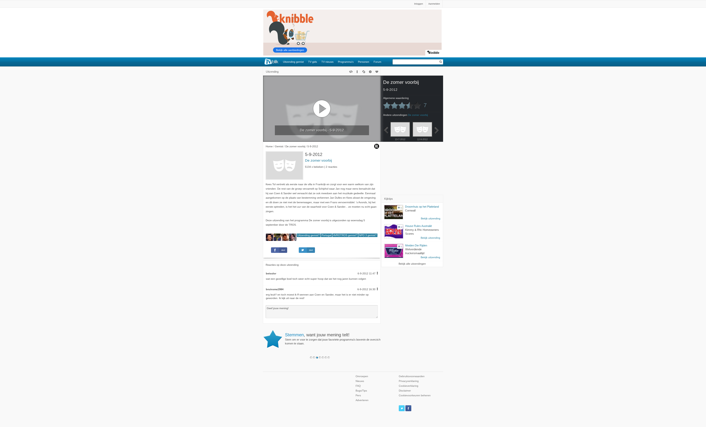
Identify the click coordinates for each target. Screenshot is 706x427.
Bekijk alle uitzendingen (412, 263)
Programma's (346, 61)
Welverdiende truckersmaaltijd (414, 251)
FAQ (358, 386)
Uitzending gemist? (308, 235)
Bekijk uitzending (430, 218)
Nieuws (360, 381)
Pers (358, 395)
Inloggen (418, 4)
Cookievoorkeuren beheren (415, 395)
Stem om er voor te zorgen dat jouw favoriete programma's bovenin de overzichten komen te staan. (334, 338)
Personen (363, 61)
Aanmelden (434, 4)
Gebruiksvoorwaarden (412, 376)
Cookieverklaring (408, 386)
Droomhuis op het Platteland (422, 206)
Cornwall (410, 210)
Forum (377, 61)
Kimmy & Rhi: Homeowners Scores (422, 231)
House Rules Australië (418, 225)
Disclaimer (405, 390)
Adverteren (362, 400)
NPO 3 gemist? (368, 235)
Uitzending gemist (293, 61)
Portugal (326, 235)
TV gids (312, 61)
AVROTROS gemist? (345, 235)
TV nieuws (327, 61)
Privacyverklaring (409, 381)
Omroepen (362, 376)
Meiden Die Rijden (416, 245)
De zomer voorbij (318, 160)
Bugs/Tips (361, 390)
